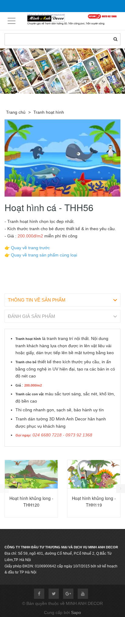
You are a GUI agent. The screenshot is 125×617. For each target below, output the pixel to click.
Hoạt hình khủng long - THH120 (31, 501)
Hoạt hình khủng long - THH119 (94, 501)
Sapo (76, 612)
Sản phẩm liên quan (37, 453)
